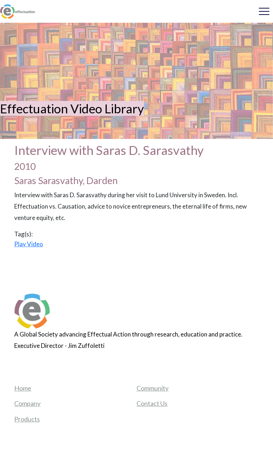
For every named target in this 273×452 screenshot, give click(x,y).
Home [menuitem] (22, 388)
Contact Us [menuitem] (151, 403)
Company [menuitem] (27, 403)
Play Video (28, 244)
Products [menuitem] (27, 419)
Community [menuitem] (152, 388)
